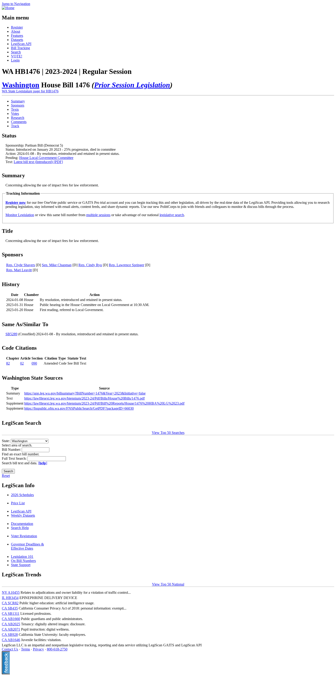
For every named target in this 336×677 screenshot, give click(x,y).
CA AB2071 (11, 629)
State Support (20, 565)
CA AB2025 (11, 624)
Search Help (20, 528)
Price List (18, 503)
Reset (6, 476)
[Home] (8, 8)
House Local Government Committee (46, 158)
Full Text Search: (14, 458)
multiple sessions (98, 215)
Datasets (17, 40)
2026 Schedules (22, 495)
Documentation (22, 524)
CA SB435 (10, 608)
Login (15, 60)
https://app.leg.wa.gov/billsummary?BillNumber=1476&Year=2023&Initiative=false (85, 393)
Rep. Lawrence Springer (126, 265)
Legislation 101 (22, 557)
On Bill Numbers (23, 561)
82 (8, 363)
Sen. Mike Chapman (57, 265)
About (15, 31)
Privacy (38, 649)
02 (22, 363)
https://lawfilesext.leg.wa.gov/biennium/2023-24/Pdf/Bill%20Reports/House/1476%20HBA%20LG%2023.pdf (104, 403)
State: (6, 441)
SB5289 (11, 334)
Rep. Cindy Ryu (90, 265)
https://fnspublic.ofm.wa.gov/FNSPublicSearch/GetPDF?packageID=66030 (79, 408)
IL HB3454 (10, 598)
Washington (20, 85)
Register (17, 27)
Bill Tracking (20, 48)
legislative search (172, 215)
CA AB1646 (11, 640)
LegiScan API (21, 44)
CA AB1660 (11, 619)
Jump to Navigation (16, 4)
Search (16, 52)
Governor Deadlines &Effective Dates (27, 546)
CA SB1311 (10, 613)
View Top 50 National (168, 584)
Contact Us (10, 649)
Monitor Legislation (19, 215)
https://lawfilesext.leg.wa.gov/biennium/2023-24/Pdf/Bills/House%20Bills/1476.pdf (84, 398)
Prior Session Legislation (132, 85)
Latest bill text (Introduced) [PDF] (38, 162)
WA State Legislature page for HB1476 (30, 91)
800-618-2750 (57, 649)
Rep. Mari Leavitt (19, 270)
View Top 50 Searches (168, 433)
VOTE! (16, 56)
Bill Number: (12, 449)
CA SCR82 (10, 603)
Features (17, 36)
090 (34, 363)
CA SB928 (10, 635)
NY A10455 (11, 592)
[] (42, 463)
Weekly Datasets (23, 515)
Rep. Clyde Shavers (20, 265)
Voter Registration (24, 536)
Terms (25, 649)
